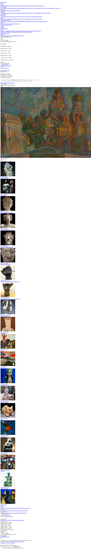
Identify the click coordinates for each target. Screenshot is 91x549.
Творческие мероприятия (6, 25)
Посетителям (3, 7)
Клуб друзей (18, 5)
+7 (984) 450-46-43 (5, 64)
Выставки (3, 11)
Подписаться (16, 546)
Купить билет (4, 2)
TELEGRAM (13, 32)
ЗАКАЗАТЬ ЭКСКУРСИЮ (20, 513)
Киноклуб (40, 16)
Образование (3, 14)
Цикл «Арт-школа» (5, 23)
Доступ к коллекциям (35, 8)
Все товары (3, 35)
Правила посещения (25, 8)
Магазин (2, 34)
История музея (4, 5)
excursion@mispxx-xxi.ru (6, 65)
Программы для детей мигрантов (8, 21)
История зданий (11, 5)
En (2, 3)
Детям (2, 17)
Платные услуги (44, 8)
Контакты (18, 8)
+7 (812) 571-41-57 (5, 68)
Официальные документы (54, 8)
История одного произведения (18, 30)
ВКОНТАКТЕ (20, 32)
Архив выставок (24, 510)
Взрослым (3, 15)
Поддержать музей (25, 5)
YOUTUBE (26, 32)
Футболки (21, 35)
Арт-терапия (34, 16)
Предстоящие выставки (14, 13)
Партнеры (32, 5)
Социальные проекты (5, 20)
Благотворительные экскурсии (40, 21)
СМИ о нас (3, 32)
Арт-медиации (16, 16)
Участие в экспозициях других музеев (38, 13)
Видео (2, 29)
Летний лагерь (27, 19)
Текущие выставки (5, 13)
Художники (8, 10)
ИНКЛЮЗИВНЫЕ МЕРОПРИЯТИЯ (24, 21)
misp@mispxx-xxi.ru (5, 70)
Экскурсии (3, 16)
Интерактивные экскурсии (17, 19)
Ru (1, 3)
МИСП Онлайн (4, 28)
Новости (2, 27)
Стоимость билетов (11, 8)
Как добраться (4, 8)
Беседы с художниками (6, 30)
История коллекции (15, 10)
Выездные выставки (25, 13)
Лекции (2, 22)
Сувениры (11, 35)
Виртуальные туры (5, 33)
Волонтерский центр (39, 5)
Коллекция (3, 9)
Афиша (2, 26)
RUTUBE (8, 32)
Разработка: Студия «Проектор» (8, 542)
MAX (30, 32)
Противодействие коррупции (17, 541)
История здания (11, 508)
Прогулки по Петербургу (25, 16)
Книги (7, 35)
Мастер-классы (9, 16)
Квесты (9, 19)
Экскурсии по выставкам (31, 30)
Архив (49, 13)
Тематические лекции (14, 23)
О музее (2, 4)
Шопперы (16, 35)
